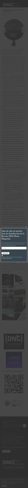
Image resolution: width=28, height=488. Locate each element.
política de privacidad (15, 257)
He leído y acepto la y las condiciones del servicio (12, 258)
